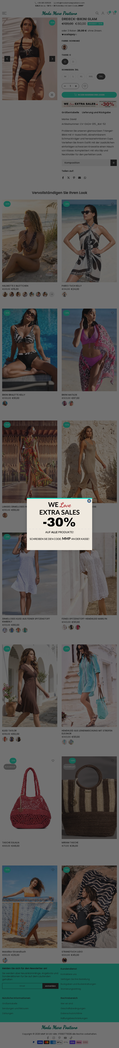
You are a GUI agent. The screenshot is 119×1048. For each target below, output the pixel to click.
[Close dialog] (89, 501)
